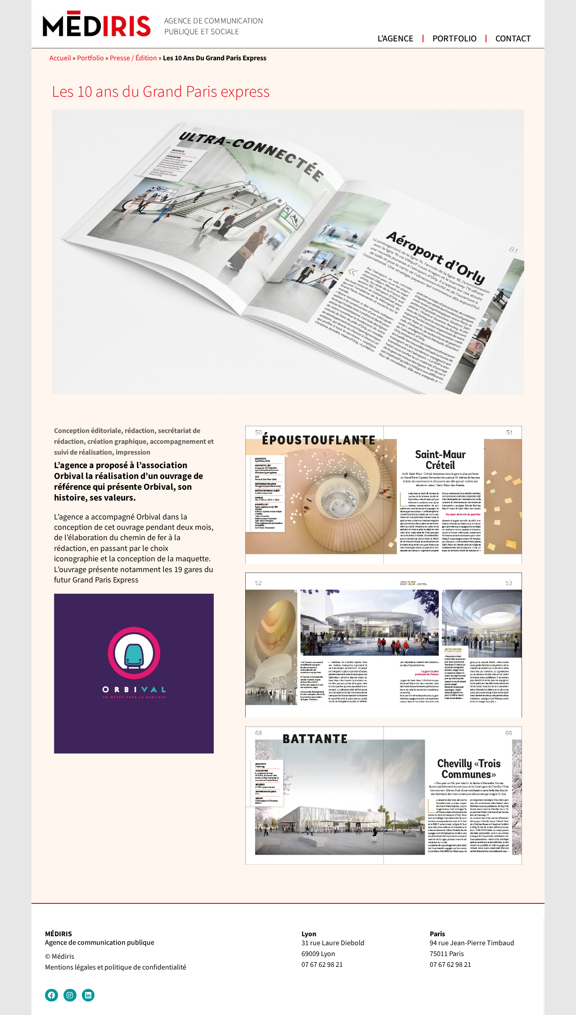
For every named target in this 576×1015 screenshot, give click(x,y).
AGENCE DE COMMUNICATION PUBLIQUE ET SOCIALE (213, 26)
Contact (513, 39)
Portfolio (454, 39)
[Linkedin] (88, 995)
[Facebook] (51, 995)
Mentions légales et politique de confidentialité (115, 967)
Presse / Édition (133, 58)
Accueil (60, 58)
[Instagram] (69, 995)
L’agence (396, 39)
